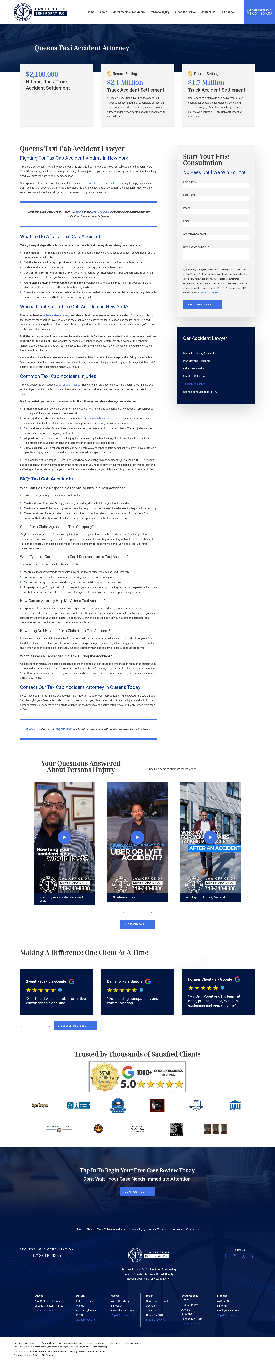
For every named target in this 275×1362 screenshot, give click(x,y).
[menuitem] (216, 353)
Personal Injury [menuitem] (159, 12)
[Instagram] (234, 1256)
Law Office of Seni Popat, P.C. (102, 183)
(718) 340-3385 (47, 1255)
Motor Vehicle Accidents (111, 1229)
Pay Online (177, 1229)
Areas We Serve (158, 1229)
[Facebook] (225, 1256)
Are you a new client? (195, 234)
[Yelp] (253, 1256)
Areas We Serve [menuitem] (185, 12)
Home (79, 1229)
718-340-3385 (259, 13)
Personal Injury (137, 1229)
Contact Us (192, 1229)
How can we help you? (196, 247)
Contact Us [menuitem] (208, 12)
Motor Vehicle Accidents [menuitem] (128, 12)
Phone (186, 208)
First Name (189, 182)
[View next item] (49, 1025)
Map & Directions (44, 1310)
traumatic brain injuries (101, 418)
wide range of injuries (68, 384)
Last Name (189, 195)
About (90, 1229)
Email (186, 221)
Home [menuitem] (90, 12)
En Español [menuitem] (227, 12)
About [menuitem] (103, 12)
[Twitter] (244, 1256)
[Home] (40, 12)
